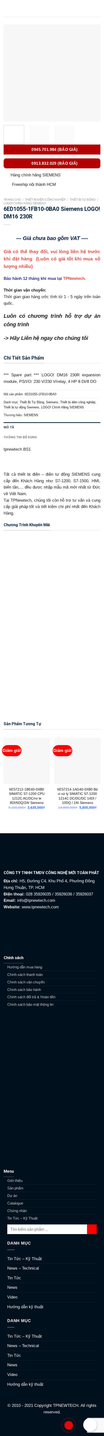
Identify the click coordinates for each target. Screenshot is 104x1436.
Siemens (52, 402)
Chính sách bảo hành (24, 990)
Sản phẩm (15, 1188)
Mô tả (9, 427)
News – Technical (23, 1268)
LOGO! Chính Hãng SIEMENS (25, 203)
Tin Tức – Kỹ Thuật (22, 1218)
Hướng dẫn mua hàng (24, 967)
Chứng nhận (17, 1211)
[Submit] (92, 1229)
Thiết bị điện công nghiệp (45, 199)
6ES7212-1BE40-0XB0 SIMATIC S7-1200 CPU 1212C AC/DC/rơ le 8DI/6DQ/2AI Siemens (27, 796)
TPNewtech (74, 278)
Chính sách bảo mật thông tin (30, 1004)
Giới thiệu (14, 1180)
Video (12, 1297)
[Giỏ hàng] (98, 8)
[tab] (52, 427)
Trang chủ (12, 199)
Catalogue (15, 1203)
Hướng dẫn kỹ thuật (25, 1307)
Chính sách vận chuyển (26, 982)
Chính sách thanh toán (25, 974)
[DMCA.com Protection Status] (52, 1425)
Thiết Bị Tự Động (83, 199)
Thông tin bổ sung (20, 437)
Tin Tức (14, 1278)
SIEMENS (31, 415)
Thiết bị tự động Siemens (21, 407)
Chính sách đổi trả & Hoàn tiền (31, 997)
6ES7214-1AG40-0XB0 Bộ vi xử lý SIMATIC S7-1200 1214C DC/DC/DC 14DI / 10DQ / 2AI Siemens (77, 796)
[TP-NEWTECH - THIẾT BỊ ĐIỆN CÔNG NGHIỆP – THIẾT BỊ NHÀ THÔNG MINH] (52, 8)
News (12, 1287)
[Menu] (7, 8)
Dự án (12, 1196)
